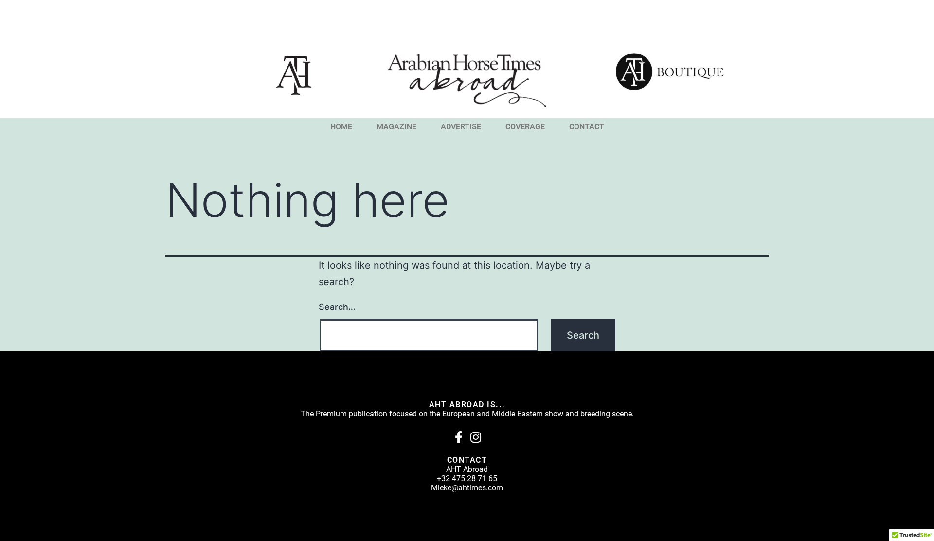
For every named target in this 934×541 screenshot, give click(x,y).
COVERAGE (525, 127)
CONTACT (586, 127)
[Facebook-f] (458, 437)
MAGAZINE (396, 127)
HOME (341, 127)
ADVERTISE (461, 127)
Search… (337, 307)
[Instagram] (475, 437)
